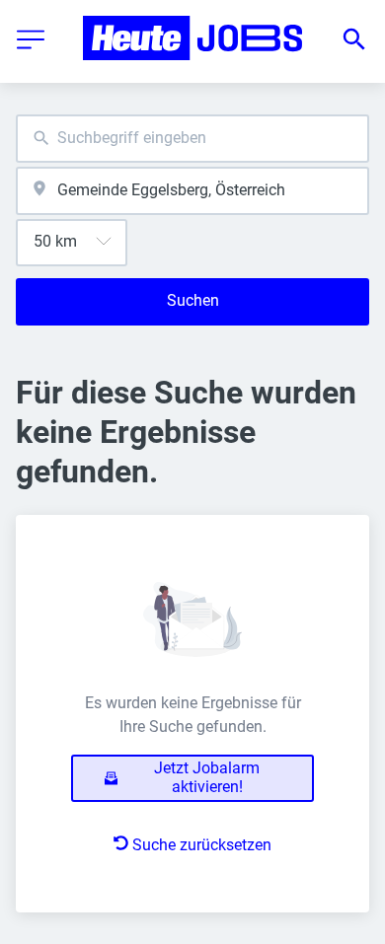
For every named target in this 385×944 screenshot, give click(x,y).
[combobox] (192, 138)
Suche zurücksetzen (201, 844)
